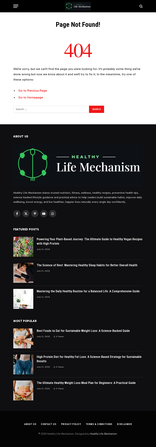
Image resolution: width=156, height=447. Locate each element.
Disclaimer (124, 424)
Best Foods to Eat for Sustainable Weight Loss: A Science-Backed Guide (83, 331)
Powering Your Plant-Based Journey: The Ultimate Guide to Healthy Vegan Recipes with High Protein (89, 241)
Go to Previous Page (32, 90)
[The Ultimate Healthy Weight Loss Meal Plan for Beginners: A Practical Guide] (23, 390)
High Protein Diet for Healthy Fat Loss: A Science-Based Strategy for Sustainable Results (89, 359)
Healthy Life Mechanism (103, 433)
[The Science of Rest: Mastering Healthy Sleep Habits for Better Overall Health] (23, 273)
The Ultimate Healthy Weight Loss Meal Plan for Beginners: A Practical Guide (86, 383)
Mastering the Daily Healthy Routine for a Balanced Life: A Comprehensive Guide (88, 291)
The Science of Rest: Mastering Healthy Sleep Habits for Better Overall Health (87, 265)
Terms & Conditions (99, 424)
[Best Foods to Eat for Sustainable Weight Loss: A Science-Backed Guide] (23, 338)
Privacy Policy (71, 424)
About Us (30, 424)
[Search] (141, 6)
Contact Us (48, 424)
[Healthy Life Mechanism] (78, 6)
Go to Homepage (30, 97)
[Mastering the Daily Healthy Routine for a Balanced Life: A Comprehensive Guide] (23, 299)
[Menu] (15, 6)
